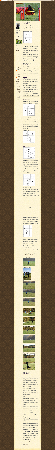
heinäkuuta (18, 96)
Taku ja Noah (18, 70)
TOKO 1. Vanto (18, 89)
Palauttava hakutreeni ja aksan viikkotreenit (19, 91)
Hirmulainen (18, 79)
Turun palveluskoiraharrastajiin (27, 257)
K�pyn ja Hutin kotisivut (19, 78)
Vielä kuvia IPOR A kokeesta (19, 93)
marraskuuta (18, 86)
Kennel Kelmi (17, 50)
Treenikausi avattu (18, 76)
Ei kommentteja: (31, 197)
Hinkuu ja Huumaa (19, 77)
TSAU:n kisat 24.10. (19, 88)
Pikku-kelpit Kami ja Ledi (19, 68)
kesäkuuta (18, 97)
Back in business (18, 74)
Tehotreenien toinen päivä (26, 99)
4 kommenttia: (31, 441)
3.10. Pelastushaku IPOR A (26, 373)
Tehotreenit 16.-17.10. (19, 90)
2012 (17, 83)
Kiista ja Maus (19, 3)
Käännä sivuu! (18, 72)
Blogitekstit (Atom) (26, 444)
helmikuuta (18, 100)
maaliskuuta (18, 99)
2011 (17, 84)
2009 (17, 101)
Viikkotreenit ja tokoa (26, 23)
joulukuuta (18, 85)
